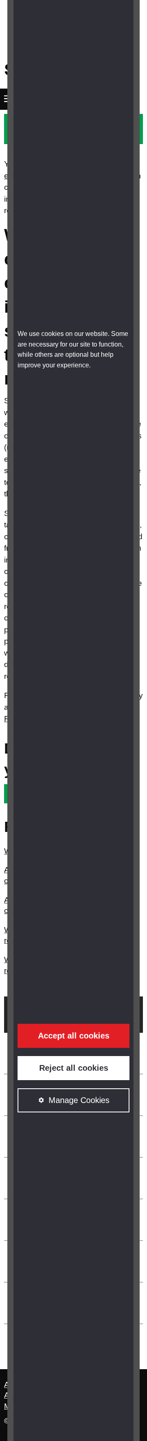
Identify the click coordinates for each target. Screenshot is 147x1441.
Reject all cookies (73, 1067)
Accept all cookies (73, 1035)
